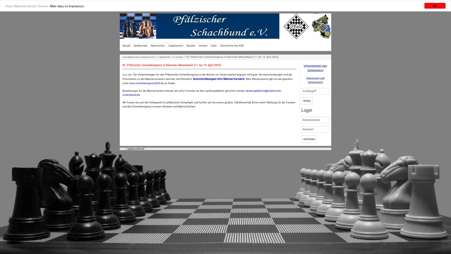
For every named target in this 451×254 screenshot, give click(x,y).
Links (214, 45)
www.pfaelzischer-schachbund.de (139, 57)
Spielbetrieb (140, 45)
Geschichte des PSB (232, 45)
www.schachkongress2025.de (146, 83)
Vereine (203, 45)
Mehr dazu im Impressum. (67, 6)
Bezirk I (177, 57)
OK (435, 6)
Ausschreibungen (204, 79)
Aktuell (126, 45)
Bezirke (191, 45)
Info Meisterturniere (231, 79)
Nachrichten (158, 45)
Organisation (175, 45)
